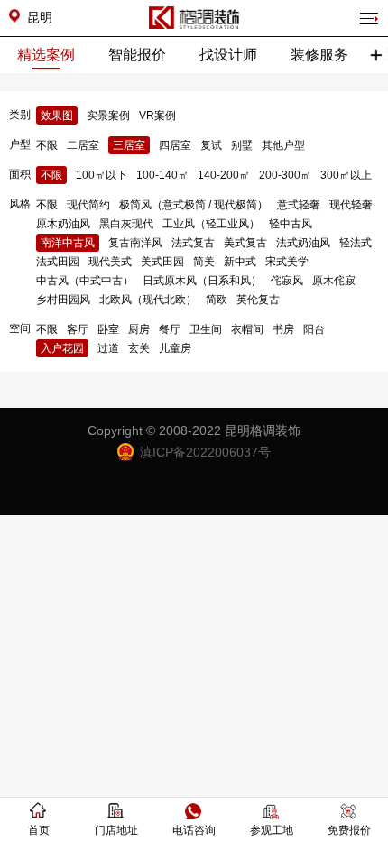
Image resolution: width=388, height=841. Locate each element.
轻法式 (355, 242)
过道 (108, 348)
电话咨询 (194, 830)
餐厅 (169, 329)
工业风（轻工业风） (211, 223)
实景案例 (108, 115)
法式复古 (193, 242)
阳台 (314, 329)
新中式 (240, 261)
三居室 (129, 145)
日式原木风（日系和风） (202, 280)
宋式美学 (287, 261)
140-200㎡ (224, 175)
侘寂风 (287, 280)
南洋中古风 (68, 242)
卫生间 (205, 329)
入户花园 (62, 348)
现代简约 (88, 205)
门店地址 (116, 830)
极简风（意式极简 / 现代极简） (193, 205)
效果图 (57, 115)
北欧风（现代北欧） (148, 299)
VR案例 (157, 115)
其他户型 (283, 145)
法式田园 (57, 261)
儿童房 (175, 348)
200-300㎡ (285, 175)
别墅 (242, 145)
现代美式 (110, 261)
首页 (39, 830)
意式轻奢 (298, 205)
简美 (204, 261)
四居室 (175, 145)
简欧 (216, 299)
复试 (211, 145)
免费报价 (349, 830)
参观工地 (271, 830)
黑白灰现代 (126, 223)
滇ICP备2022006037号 (205, 452)
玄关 (139, 348)
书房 (283, 329)
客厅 (77, 329)
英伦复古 (258, 299)
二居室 (83, 145)
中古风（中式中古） (85, 280)
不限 (47, 145)
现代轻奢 (351, 205)
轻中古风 (290, 223)
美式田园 (162, 261)
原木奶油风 (63, 223)
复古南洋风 (135, 242)
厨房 (139, 329)
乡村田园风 (63, 299)
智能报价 (137, 54)
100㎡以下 (101, 175)
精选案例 (46, 54)
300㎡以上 (346, 175)
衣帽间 (247, 329)
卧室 (108, 329)
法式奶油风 (303, 242)
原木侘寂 (334, 280)
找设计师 (228, 54)
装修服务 (319, 54)
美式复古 (245, 242)
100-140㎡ (162, 175)
